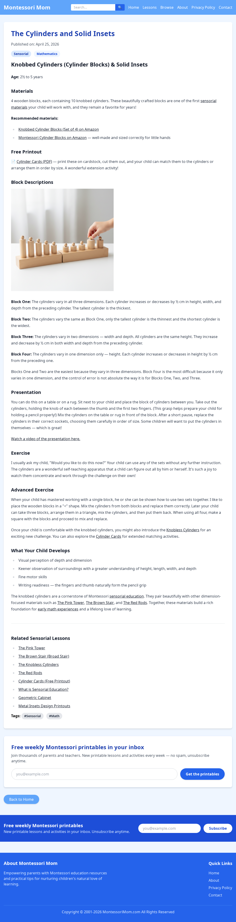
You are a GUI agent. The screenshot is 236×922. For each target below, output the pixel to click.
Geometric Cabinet (34, 697)
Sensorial (21, 54)
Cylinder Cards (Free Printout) (44, 681)
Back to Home (21, 799)
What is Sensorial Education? (43, 689)
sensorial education (126, 596)
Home (133, 7)
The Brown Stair (100, 602)
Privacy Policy (203, 7)
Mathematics (47, 54)
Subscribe (218, 828)
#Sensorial (32, 716)
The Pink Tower (70, 602)
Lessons (150, 7)
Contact (225, 7)
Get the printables (202, 774)
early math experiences (58, 609)
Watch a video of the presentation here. (45, 438)
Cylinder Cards (108, 536)
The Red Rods (135, 602)
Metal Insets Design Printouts (44, 705)
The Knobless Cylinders (38, 664)
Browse (167, 7)
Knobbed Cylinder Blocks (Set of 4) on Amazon (58, 129)
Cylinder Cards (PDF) (34, 161)
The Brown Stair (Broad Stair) (43, 656)
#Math (54, 716)
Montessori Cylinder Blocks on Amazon (52, 137)
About (182, 7)
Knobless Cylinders (182, 529)
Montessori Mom (27, 7)
